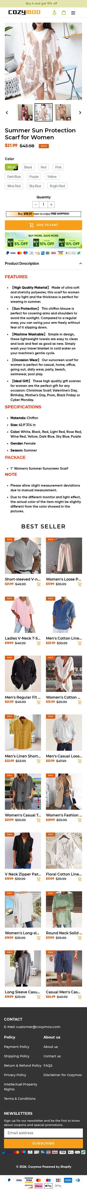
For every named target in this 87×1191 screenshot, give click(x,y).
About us (51, 1047)
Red (43, 167)
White (11, 167)
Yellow (52, 176)
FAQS (48, 1066)
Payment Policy (16, 1047)
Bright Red (57, 186)
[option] (24, 112)
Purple (34, 176)
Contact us (52, 1056)
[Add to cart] (39, 585)
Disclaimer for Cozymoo (63, 1075)
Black (28, 167)
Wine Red (14, 186)
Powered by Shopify (56, 1166)
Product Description (22, 263)
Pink (58, 167)
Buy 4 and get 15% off (41, 3)
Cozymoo (34, 1166)
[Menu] (73, 12)
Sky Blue (35, 186)
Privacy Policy (15, 1075)
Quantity (44, 197)
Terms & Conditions (19, 1099)
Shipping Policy (16, 1056)
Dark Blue (14, 176)
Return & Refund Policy (22, 1066)
